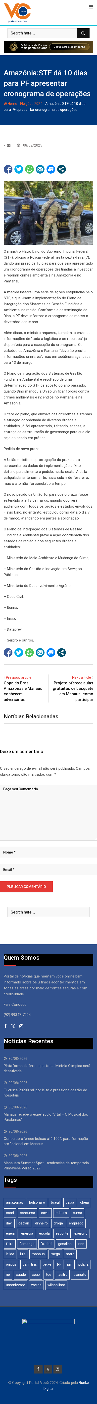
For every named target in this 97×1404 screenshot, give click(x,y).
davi (9, 1223)
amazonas (14, 1202)
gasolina (65, 1244)
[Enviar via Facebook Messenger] (51, 169)
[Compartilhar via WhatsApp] (29, 169)
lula (23, 1254)
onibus (11, 1264)
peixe (47, 1264)
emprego (76, 1223)
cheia (84, 1202)
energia (27, 1233)
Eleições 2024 (31, 104)
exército (81, 1233)
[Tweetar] (18, 169)
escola (44, 1233)
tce (48, 1275)
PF (59, 1264)
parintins (30, 1264)
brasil (55, 1202)
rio (8, 1275)
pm (69, 1264)
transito (79, 1275)
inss (81, 1244)
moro (70, 1254)
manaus (38, 1254)
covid (45, 1213)
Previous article (18, 677)
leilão (10, 1254)
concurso (27, 1213)
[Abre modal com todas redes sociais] (61, 169)
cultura (61, 1213)
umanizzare (15, 1285)
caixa (70, 1202)
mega (55, 1254)
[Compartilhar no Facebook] (8, 169)
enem (10, 1233)
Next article (81, 677)
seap (36, 1275)
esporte (62, 1233)
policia (83, 1264)
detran (23, 1223)
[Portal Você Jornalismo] (8, 145)
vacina (36, 1285)
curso (77, 1213)
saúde (21, 1275)
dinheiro (41, 1223)
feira (9, 1244)
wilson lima (56, 1285)
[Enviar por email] (40, 169)
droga (58, 1223)
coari (10, 1213)
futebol (46, 1244)
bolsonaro (37, 1202)
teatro (62, 1275)
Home (12, 104)
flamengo (27, 1244)
